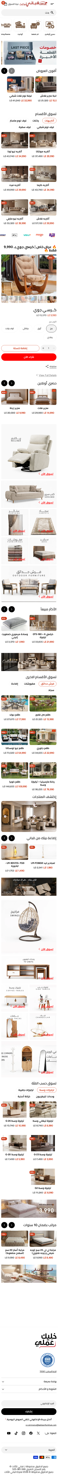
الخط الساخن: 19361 (48, 1371)
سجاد (51, 690)
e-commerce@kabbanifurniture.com (41, 1425)
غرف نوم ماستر (18, 120)
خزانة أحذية (24, 1096)
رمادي (48, 338)
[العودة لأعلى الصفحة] (54, 1472)
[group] (51, 299)
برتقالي (24, 329)
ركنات (35, 120)
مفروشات (29, 683)
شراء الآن (29, 357)
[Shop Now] (28, 1209)
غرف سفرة (25, 127)
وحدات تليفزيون (45, 1096)
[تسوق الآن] (28, 662)
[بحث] (53, 12)
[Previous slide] (12, 71)
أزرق (37, 329)
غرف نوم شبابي (45, 127)
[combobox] (25, 12)
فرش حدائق (47, 683)
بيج (49, 329)
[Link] (28, 451)
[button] (52, 4)
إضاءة (14, 683)
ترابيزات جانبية (26, 1090)
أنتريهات (49, 120)
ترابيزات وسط (46, 1090)
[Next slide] (4, 71)
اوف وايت (8, 329)
